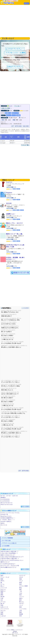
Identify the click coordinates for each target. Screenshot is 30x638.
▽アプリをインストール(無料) (15, 53)
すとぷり (3, 610)
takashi (10, 106)
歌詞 (6, 113)
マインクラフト (5, 608)
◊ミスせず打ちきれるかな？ (8, 563)
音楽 (20, 579)
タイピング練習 (23, 586)
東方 (20, 600)
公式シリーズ (4, 607)
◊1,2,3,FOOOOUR (5, 499)
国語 (2, 594)
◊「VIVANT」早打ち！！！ (8, 519)
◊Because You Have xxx (6, 502)
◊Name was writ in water (7, 504)
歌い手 (2, 603)
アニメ (21, 580)
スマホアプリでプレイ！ (15, 49)
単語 (20, 607)
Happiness (9, 192)
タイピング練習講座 (7, 538)
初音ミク (3, 591)
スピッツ (8, 115)
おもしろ (3, 589)
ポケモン (21, 603)
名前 (2, 612)
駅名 (20, 587)
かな (9, 113)
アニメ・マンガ (5, 577)
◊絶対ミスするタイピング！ (8, 555)
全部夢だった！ (10, 214)
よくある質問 (5, 546)
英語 (20, 612)
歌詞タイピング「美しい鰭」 (14, 234)
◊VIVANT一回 (4, 514)
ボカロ (21, 577)
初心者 (2, 596)
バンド (21, 605)
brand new (9, 182)
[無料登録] (15, 532)
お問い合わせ (15, 632)
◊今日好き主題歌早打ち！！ (8, 518)
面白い (21, 598)
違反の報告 (26, 126)
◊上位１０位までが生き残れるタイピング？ (12, 556)
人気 (20, 610)
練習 (2, 614)
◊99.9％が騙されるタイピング (8, 567)
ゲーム (2, 584)
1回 (2, 600)
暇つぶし (21, 601)
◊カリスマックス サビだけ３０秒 (10, 565)
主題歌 (18, 115)
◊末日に (3, 523)
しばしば (3, 616)
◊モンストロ (4, 525)
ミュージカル (22, 608)
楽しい (2, 586)
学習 (2, 605)
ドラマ (14, 115)
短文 (20, 594)
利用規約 (15, 631)
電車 (2, 593)
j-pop (20, 593)
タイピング (22, 575)
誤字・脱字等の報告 (17, 126)
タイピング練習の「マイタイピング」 (15, 629)
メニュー (26, 3)
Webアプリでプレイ (16, 67)
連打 (20, 589)
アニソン (21, 596)
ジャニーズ (4, 587)
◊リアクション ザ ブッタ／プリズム (10, 512)
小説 (2, 598)
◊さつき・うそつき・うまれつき (9, 495)
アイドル (3, 601)
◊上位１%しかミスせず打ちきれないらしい (12, 560)
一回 (20, 591)
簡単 (2, 579)
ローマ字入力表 (6, 540)
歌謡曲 (21, 614)
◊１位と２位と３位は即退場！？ (9, 553)
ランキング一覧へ (25, 145)
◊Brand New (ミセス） (6, 516)
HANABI (9, 203)
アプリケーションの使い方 (9, 543)
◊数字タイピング (5, 562)
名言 (20, 616)
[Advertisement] (15, 21)
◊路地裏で (3, 497)
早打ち (2, 580)
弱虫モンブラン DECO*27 (14, 223)
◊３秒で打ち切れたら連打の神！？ (10, 558)
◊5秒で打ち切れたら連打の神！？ (9, 551)
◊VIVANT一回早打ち (6, 521)
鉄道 (20, 582)
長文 (20, 584)
